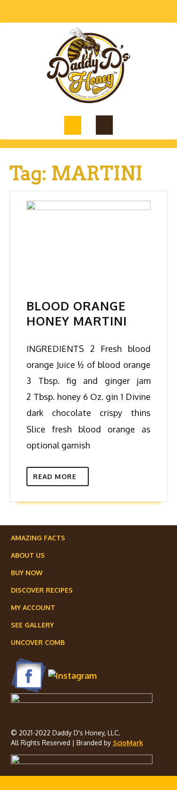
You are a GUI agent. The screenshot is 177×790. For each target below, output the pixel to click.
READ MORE (61, 478)
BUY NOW (26, 573)
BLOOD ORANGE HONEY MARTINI (76, 313)
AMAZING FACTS (38, 538)
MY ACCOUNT (33, 607)
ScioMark (128, 743)
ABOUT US (28, 555)
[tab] (73, 125)
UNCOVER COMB (38, 642)
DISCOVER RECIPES (42, 590)
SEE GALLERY (32, 625)
